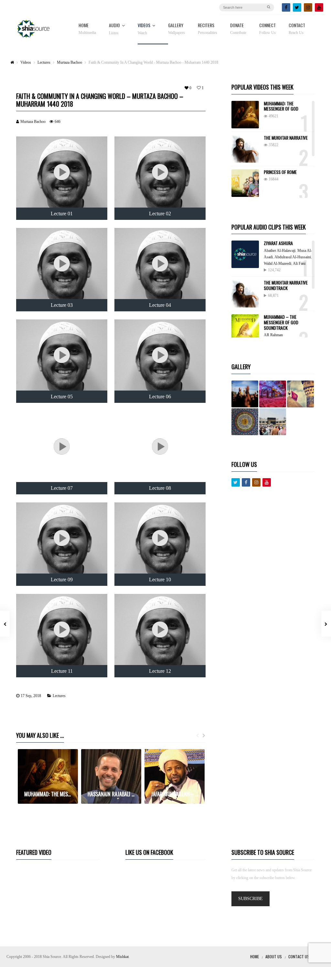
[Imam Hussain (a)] (300, 394)
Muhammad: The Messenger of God (281, 106)
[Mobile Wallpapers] (272, 394)
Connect (267, 29)
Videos (144, 29)
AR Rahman (273, 335)
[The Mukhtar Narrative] (245, 149)
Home (87, 29)
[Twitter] (297, 7)
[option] (48, 776)
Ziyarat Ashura (278, 243)
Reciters (207, 29)
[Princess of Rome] (245, 183)
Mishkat (122, 956)
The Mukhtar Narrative (286, 137)
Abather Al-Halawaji (279, 250)
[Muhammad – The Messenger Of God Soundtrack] (245, 328)
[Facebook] (286, 7)
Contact (297, 29)
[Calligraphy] (244, 421)
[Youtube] (266, 482)
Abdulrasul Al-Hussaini (292, 257)
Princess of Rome (280, 171)
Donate (238, 29)
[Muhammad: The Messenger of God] (245, 114)
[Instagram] (308, 7)
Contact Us (298, 956)
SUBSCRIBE (250, 898)
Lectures (59, 695)
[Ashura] (244, 394)
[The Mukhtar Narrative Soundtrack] (245, 293)
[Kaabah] (272, 421)
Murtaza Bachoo (33, 121)
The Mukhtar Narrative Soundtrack (286, 285)
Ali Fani (299, 263)
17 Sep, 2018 (31, 695)
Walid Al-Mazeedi (277, 263)
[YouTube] (319, 7)
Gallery (176, 29)
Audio (114, 29)
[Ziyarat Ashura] (245, 254)
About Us (273, 956)
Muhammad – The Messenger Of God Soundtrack (281, 322)
